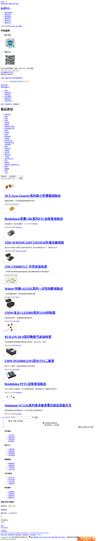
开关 (6, 160)
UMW (17, 321)
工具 (6, 172)
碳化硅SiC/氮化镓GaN (12, 164)
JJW (16, 275)
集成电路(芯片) (10, 128)
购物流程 (11, 463)
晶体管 (7, 124)
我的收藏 (8, 16)
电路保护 (16, 104)
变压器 (7, 152)
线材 (6, 166)
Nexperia (7, 81)
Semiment (18, 414)
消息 (16, 3)
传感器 (7, 138)
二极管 (7, 156)
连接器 (7, 132)
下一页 (5, 417)
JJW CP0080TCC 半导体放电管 (26, 266)
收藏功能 (11, 453)
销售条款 (11, 495)
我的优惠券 (8, 12)
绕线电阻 (14, 81)
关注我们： (34, 535)
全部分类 (8, 114)
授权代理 (8, 98)
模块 (6, 146)
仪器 (6, 170)
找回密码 (11, 451)
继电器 (7, 162)
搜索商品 (11, 465)
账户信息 (11, 479)
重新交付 (11, 497)
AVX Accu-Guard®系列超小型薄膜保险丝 (33, 195)
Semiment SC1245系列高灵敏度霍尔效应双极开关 (38, 405)
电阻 (6, 116)
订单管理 (11, 467)
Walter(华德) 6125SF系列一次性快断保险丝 (34, 288)
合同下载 (11, 469)
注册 (5, 1)
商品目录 (8, 92)
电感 (6, 120)
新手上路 (4, 535)
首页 (6, 90)
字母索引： (4, 531)
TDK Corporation (21, 251)
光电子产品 (8, 140)
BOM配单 (8, 96)
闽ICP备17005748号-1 (59, 537)
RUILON (18, 345)
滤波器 (7, 122)
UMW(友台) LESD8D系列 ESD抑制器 (30, 312)
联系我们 (11, 441)
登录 (2, 1)
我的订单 (12, 3)
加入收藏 (18, 26)
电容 (6, 118)
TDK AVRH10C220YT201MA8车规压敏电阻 (34, 242)
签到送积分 (4, 3)
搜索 (21, 178)
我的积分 (8, 22)
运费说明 (11, 483)
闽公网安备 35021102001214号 (41, 537)
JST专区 (26, 81)
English (12, 26)
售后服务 (11, 491)
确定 (36, 417)
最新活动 (20, 81)
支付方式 (11, 477)
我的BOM (8, 20)
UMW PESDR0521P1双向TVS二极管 (29, 361)
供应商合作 (8, 100)
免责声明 (11, 535)
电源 (6, 134)
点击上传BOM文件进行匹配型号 (12, 78)
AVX (17, 204)
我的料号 (8, 18)
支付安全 (11, 481)
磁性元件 (8, 154)
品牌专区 (8, 94)
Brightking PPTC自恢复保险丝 (25, 384)
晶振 (6, 130)
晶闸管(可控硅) (10, 126)
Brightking (19, 227)
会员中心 (5, 8)
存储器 (7, 150)
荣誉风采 (11, 437)
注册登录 (11, 449)
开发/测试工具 (9, 142)
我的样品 (8, 14)
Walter (17, 297)
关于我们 (11, 435)
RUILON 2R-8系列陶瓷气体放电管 (28, 336)
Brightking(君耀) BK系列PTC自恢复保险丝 (34, 218)
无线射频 (8, 144)
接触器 (7, 168)
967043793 (4, 527)
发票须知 (11, 493)
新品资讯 (8, 104)
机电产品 (8, 148)
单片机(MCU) (9, 158)
